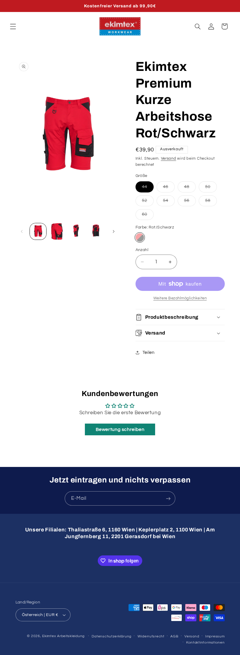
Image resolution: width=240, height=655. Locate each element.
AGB (174, 636)
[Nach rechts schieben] (113, 231)
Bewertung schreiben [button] (120, 429)
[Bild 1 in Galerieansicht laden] (38, 231)
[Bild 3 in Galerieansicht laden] (77, 231)
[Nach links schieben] (22, 231)
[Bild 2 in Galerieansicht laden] (57, 231)
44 (148, 188)
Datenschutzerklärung (111, 636)
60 (148, 216)
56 (190, 202)
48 (190, 188)
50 (211, 188)
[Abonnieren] (168, 498)
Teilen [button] (149, 352)
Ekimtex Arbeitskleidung (63, 636)
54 (169, 202)
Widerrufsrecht (151, 636)
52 (148, 202)
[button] (13, 26)
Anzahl (142, 250)
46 (169, 188)
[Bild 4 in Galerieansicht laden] (96, 231)
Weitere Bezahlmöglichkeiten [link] (180, 298)
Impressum (215, 636)
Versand (168, 159)
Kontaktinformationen (205, 642)
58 (211, 202)
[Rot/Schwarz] (140, 237)
